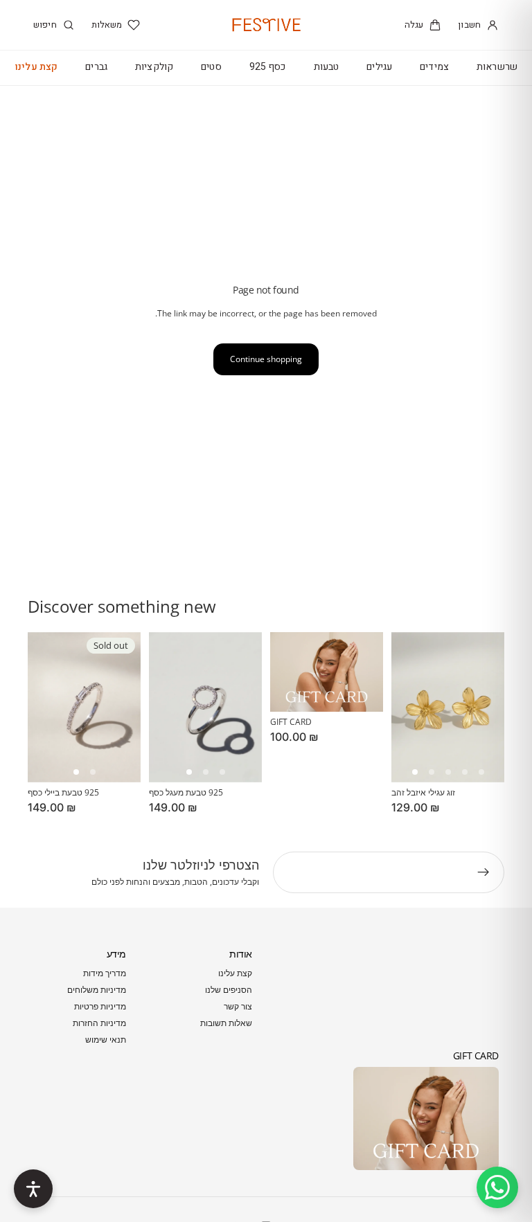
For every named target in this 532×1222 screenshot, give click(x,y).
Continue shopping (266, 359)
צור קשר (238, 1006)
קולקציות (154, 67)
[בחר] (240, 760)
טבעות (326, 67)
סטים (211, 67)
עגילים (379, 67)
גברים (96, 67)
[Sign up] (483, 872)
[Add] (482, 760)
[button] (76, 772)
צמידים (434, 67)
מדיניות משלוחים (96, 990)
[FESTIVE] (265, 24)
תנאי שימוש (105, 1039)
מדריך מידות (104, 973)
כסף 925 (267, 67)
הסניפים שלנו (228, 990)
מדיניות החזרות (99, 1023)
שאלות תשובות (226, 1023)
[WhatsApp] (497, 1187)
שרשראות (497, 67)
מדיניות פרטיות (100, 1006)
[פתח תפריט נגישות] (33, 1188)
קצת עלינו (36, 67)
